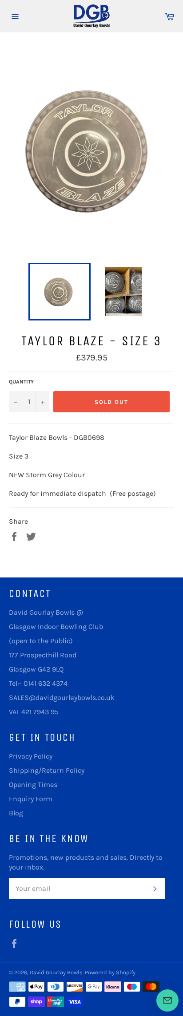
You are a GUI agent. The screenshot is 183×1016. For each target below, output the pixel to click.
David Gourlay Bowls (56, 972)
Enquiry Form (30, 799)
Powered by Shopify (110, 972)
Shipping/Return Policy (46, 770)
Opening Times (33, 784)
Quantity (21, 382)
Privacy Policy (30, 756)
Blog (16, 813)
